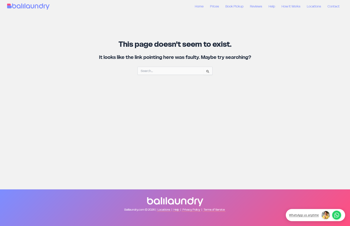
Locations (314, 6)
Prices (214, 6)
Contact (334, 6)
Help (272, 6)
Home (199, 6)
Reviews (256, 6)
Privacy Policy (191, 209)
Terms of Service (214, 209)
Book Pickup (234, 6)
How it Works (291, 6)
